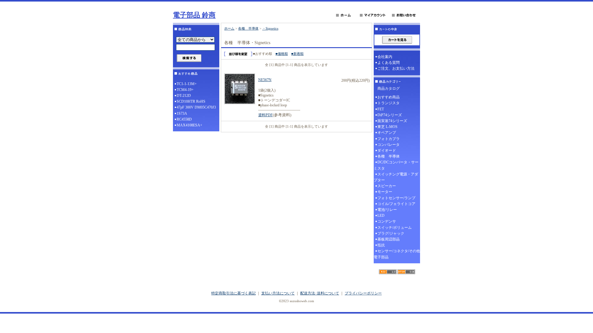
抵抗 (381, 245)
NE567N (264, 80)
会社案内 (384, 57)
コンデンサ (386, 221)
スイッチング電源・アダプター (396, 177)
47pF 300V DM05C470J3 (196, 107)
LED (381, 215)
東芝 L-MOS (387, 127)
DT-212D (184, 95)
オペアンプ (386, 132)
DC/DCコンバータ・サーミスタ (396, 165)
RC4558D (184, 119)
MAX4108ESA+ (189, 125)
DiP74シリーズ (389, 115)
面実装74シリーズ (392, 121)
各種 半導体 (248, 28)
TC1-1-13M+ (187, 84)
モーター (384, 192)
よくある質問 (388, 62)
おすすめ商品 (388, 97)
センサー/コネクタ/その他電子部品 (397, 254)
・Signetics (270, 28)
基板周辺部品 (388, 239)
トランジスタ (388, 103)
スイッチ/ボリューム (394, 227)
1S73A (182, 113)
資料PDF (265, 115)
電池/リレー (387, 210)
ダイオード (386, 150)
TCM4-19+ (185, 90)
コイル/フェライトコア (396, 204)
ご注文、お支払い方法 (395, 68)
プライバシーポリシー (363, 293)
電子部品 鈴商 (194, 15)
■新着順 (297, 54)
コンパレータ (388, 144)
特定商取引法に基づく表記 (233, 293)
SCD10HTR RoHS (191, 101)
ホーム (229, 28)
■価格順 (281, 54)
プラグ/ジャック (390, 233)
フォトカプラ (388, 139)
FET (380, 109)
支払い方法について (278, 293)
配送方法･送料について (319, 293)
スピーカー (386, 186)
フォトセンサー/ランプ (396, 198)
